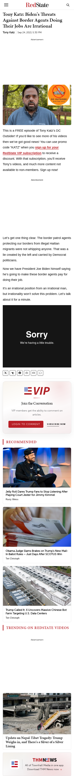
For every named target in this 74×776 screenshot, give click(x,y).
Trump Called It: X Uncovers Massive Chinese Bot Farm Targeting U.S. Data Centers (36, 611)
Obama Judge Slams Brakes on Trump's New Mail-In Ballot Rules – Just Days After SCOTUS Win (37, 552)
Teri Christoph (12, 558)
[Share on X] (5, 373)
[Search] (68, 4)
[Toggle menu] (6, 4)
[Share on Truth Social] (13, 373)
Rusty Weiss (12, 499)
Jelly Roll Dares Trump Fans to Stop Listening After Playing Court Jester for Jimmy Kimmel (37, 493)
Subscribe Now (56, 424)
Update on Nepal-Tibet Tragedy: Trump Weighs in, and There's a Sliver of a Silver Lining (34, 742)
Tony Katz (9, 32)
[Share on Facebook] (20, 373)
